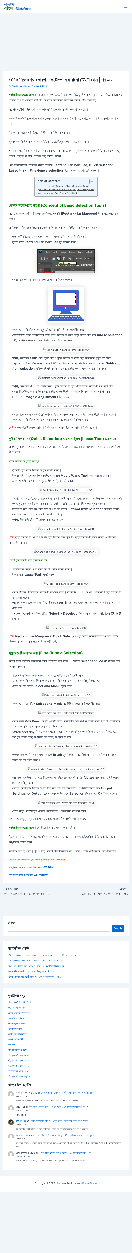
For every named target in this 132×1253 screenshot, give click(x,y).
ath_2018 (21, 1121)
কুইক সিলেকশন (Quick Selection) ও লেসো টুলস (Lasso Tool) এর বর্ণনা (66, 189)
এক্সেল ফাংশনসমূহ (15, 1028)
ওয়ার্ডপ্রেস (12, 1044)
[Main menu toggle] (125, 6)
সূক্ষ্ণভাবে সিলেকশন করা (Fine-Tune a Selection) (57, 193)
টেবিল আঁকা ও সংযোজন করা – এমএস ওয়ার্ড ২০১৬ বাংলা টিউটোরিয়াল (35, 960)
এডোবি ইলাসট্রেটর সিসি (17, 1034)
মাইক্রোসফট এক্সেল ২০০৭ (18, 1055)
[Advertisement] (66, 37)
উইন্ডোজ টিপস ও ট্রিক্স (16, 1007)
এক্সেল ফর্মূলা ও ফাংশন (16, 1023)
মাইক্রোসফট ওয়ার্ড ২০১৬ (18, 1071)
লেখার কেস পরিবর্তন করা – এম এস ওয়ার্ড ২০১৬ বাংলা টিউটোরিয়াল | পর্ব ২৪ (37, 966)
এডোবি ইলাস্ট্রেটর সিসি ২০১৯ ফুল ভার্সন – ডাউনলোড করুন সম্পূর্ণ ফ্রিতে (63, 1092)
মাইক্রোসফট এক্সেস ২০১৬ (18, 1065)
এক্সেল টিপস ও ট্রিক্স (16, 1018)
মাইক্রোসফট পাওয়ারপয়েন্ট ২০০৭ (21, 1076)
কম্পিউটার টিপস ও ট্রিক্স (17, 1050)
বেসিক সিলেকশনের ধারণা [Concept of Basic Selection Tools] (63, 186)
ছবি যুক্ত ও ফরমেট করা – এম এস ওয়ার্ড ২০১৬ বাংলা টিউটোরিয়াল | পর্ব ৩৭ (58, 1106)
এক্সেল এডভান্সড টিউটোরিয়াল (19, 1013)
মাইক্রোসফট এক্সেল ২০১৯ (18, 1060)
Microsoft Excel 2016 (19, 1002)
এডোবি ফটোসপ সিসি (16, 1039)
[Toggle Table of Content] (90, 181)
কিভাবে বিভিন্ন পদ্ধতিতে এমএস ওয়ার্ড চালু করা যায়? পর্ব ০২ (31, 971)
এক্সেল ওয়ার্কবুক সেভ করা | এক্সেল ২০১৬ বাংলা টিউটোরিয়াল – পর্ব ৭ (34, 976)
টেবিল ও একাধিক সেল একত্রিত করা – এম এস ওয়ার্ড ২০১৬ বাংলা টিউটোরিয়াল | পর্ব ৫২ (42, 955)
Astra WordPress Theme (84, 1183)
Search (11, 922)
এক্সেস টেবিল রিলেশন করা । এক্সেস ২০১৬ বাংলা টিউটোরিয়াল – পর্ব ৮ (66, 1152)
